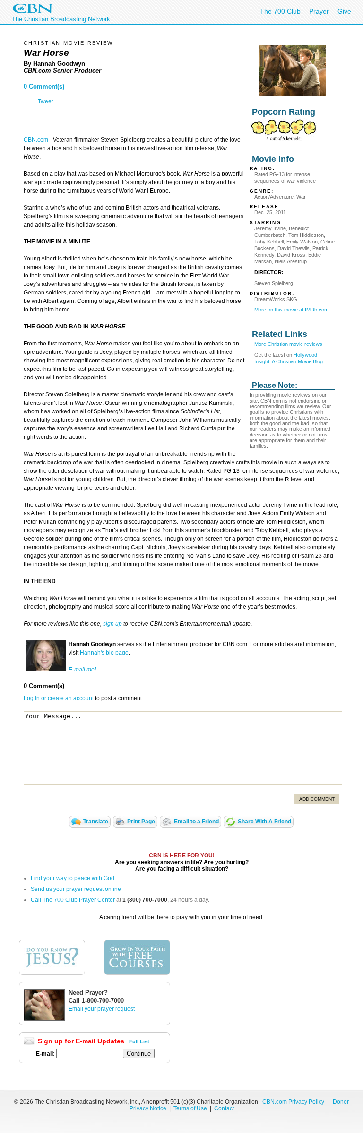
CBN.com (36, 139)
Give (344, 11)
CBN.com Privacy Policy (293, 1102)
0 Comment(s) (44, 86)
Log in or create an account (59, 698)
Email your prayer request (102, 1009)
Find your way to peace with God (72, 878)
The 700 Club (280, 11)
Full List (139, 1041)
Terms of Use (190, 1108)
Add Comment (317, 799)
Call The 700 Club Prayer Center (73, 900)
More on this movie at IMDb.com (291, 309)
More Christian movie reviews (288, 344)
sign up (112, 624)
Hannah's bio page (104, 652)
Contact (224, 1108)
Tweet (45, 101)
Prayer (319, 11)
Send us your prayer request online (76, 889)
